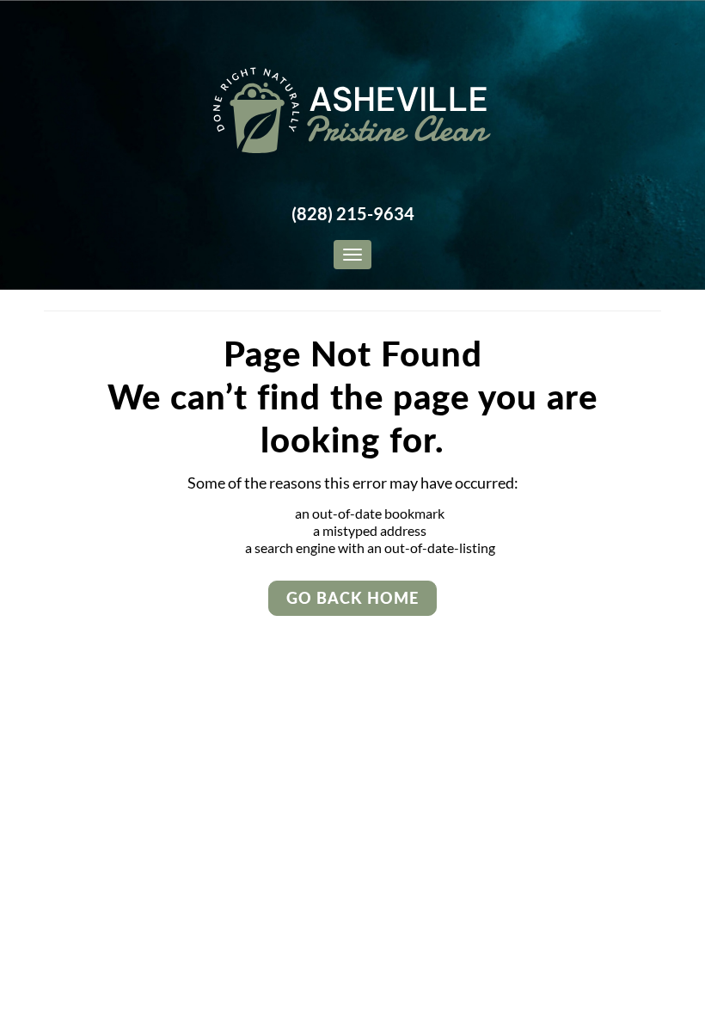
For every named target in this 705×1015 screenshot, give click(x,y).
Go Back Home (352, 597)
